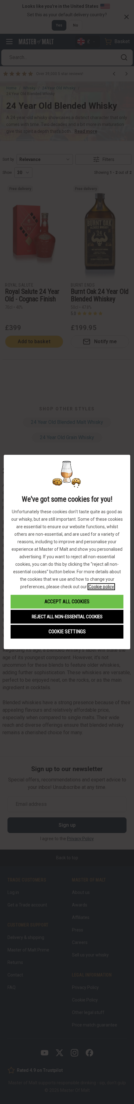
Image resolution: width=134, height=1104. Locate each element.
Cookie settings (67, 632)
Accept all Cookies (67, 602)
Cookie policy (101, 586)
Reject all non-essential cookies (67, 617)
